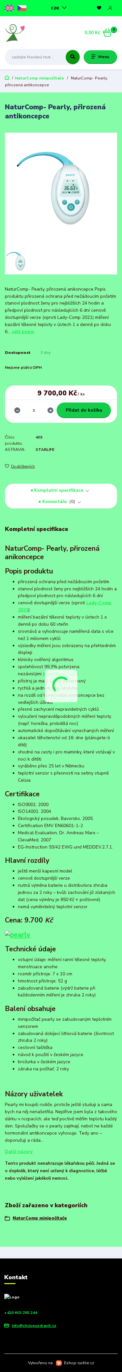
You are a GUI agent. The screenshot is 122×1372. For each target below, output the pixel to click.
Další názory (19, 1152)
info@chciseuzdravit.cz (34, 1325)
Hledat (73, 57)
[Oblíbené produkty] (99, 8)
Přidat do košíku (84, 410)
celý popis (23, 332)
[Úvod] (24, 33)
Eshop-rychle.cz (79, 1363)
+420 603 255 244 (20, 1312)
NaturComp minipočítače (39, 78)
